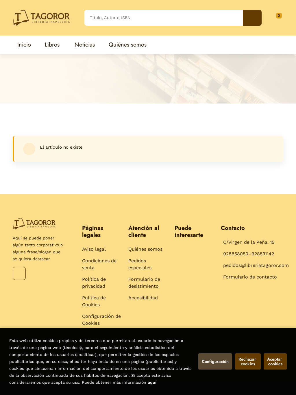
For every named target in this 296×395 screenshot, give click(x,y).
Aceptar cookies (275, 361)
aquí (152, 382)
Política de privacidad (94, 282)
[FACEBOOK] (19, 273)
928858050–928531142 (248, 253)
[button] (276, 17)
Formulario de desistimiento (144, 282)
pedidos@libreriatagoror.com (256, 265)
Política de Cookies (94, 301)
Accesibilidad (143, 297)
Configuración (215, 361)
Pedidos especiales (139, 264)
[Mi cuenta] (281, 17)
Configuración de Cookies (101, 319)
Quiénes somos (145, 249)
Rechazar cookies (247, 361)
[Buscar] (252, 18)
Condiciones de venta (99, 264)
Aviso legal (94, 249)
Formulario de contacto (250, 277)
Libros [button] (52, 44)
